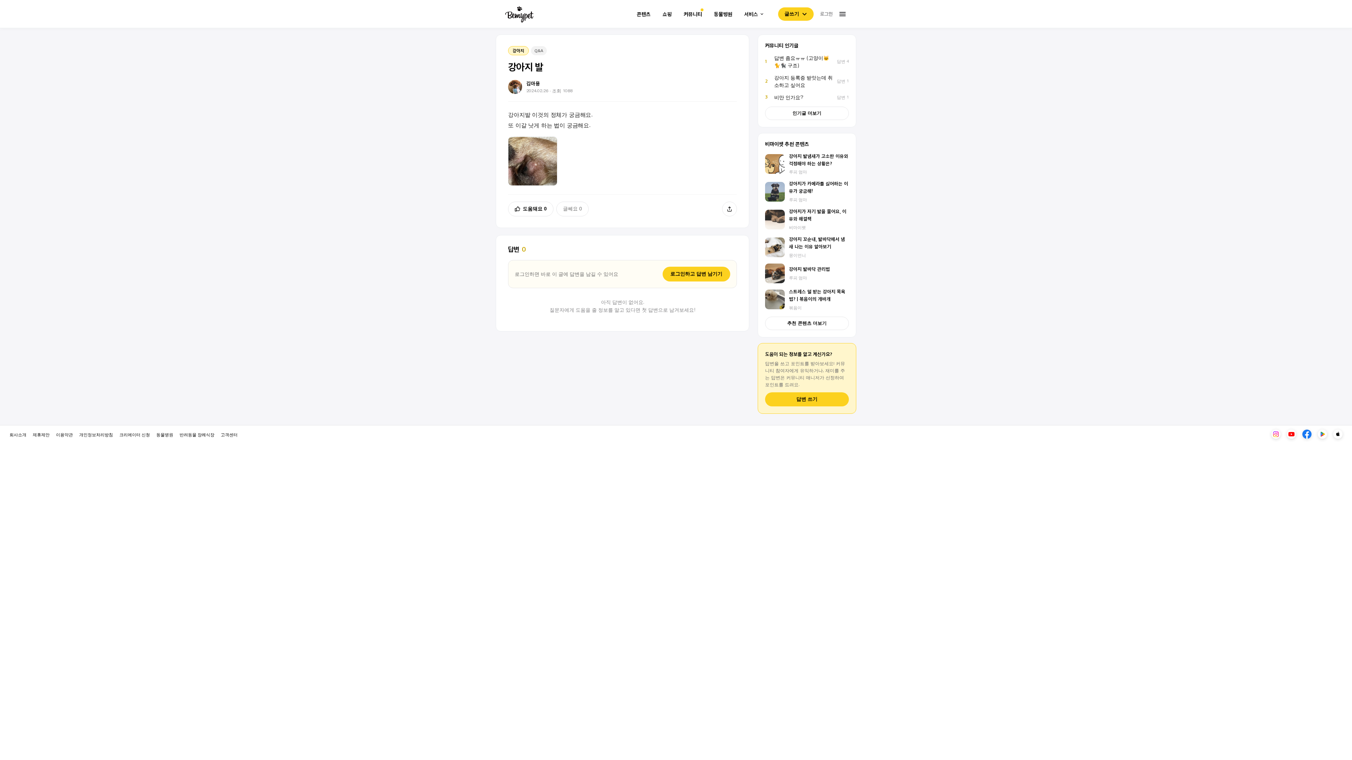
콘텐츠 (644, 14)
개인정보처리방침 (96, 434)
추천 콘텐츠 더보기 (807, 323)
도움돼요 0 (535, 208)
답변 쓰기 (807, 399)
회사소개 (18, 434)
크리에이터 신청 (134, 434)
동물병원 (723, 14)
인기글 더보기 (807, 113)
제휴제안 (41, 434)
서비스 (751, 14)
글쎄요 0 (572, 208)
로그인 (826, 14)
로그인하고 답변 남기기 (696, 274)
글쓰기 (791, 14)
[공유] (729, 209)
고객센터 (229, 434)
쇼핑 (667, 14)
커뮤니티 (693, 14)
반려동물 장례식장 (197, 434)
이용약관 (64, 434)
